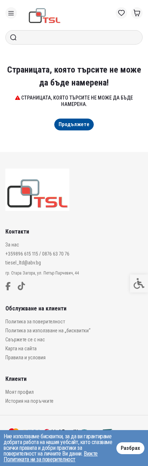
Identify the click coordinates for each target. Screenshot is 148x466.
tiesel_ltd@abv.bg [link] (23, 263)
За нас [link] (12, 245)
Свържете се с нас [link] (25, 339)
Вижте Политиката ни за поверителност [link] (51, 456)
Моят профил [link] (19, 392)
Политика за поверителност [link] (35, 321)
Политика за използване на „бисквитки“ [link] (48, 330)
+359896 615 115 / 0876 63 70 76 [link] (37, 254)
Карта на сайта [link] (21, 348)
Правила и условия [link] (25, 357)
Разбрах (130, 448)
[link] (11, 13)
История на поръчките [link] (29, 401)
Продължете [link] (74, 124)
